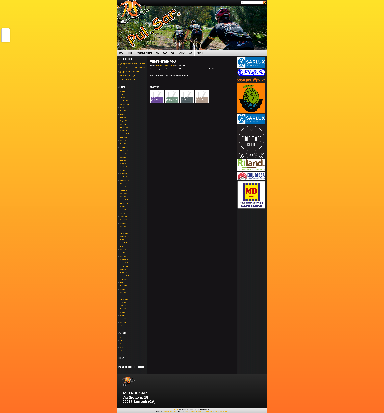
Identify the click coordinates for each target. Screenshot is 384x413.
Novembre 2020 (124, 173)
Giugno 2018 (123, 220)
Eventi (173, 52)
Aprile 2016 (123, 289)
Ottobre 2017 (123, 239)
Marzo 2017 (123, 256)
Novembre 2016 (124, 269)
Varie (121, 347)
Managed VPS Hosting (221, 411)
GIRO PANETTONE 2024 (127, 79)
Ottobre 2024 (123, 107)
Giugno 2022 (123, 137)
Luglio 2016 (123, 282)
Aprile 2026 (123, 91)
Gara (121, 340)
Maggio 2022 (123, 140)
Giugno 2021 (123, 160)
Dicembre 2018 (124, 206)
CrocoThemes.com (190, 411)
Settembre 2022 (124, 134)
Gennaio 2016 (124, 299)
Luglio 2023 (123, 114)
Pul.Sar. (176, 409)
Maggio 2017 (123, 249)
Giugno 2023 (123, 117)
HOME (121, 52)
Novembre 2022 (124, 130)
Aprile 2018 (123, 223)
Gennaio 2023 (124, 127)
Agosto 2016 (123, 279)
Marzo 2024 (123, 111)
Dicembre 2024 (124, 101)
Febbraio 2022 (124, 147)
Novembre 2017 (124, 236)
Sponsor (182, 52)
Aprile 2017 (123, 253)
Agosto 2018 (123, 216)
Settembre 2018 (124, 213)
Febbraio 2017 (124, 259)
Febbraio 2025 (124, 97)
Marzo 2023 (123, 124)
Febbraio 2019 (124, 200)
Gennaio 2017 (124, 263)
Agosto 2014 (123, 319)
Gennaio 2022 (124, 150)
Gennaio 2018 (124, 233)
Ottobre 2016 (123, 272)
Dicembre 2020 (124, 170)
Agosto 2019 (123, 187)
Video (165, 52)
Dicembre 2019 (124, 177)
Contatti (200, 52)
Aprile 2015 (123, 305)
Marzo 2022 (123, 144)
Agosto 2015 (123, 302)
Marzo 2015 (123, 309)
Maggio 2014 (123, 322)
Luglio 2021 (123, 157)
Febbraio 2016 (124, 296)
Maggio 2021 (123, 163)
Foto (157, 52)
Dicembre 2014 (124, 315)
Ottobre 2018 (123, 210)
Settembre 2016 (124, 276)
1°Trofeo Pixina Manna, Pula (128, 76)
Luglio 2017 (123, 246)
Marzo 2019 (123, 196)
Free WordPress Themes (170, 411)
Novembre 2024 (124, 104)
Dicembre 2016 (124, 266)
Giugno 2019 (123, 190)
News (191, 52)
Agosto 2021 (123, 154)
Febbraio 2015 (124, 312)
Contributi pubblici (145, 52)
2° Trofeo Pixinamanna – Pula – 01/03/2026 (132, 68)
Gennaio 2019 (124, 203)
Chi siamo (130, 52)
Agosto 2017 (123, 243)
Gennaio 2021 (124, 167)
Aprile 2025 (123, 94)
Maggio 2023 (123, 121)
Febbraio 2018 (124, 230)
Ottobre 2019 (123, 183)
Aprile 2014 (123, 325)
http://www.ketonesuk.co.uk (204, 411)
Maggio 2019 (123, 193)
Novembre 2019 (124, 180)
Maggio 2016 (123, 286)
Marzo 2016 (123, 292)
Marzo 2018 (123, 226)
